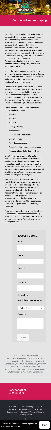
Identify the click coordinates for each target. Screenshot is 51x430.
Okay (44, 425)
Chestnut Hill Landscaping (26, 364)
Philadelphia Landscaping (33, 372)
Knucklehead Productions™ (18, 412)
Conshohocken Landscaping (27, 369)
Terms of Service (37, 412)
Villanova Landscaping (26, 358)
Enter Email (22, 282)
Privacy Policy (26, 415)
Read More (15, 426)
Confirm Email (23, 295)
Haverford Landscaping (27, 361)
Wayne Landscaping (21, 356)
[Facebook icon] (26, 418)
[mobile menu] (47, 6)
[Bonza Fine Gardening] (25, 10)
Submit (23, 337)
